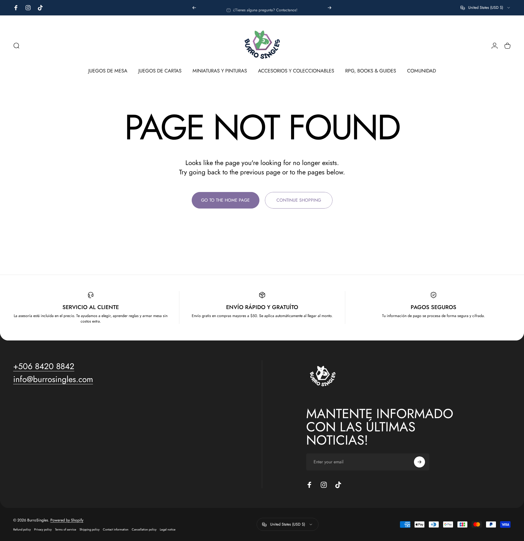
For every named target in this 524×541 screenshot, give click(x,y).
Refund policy (22, 529)
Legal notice (167, 529)
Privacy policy (43, 529)
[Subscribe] (419, 461)
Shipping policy (89, 529)
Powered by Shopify (66, 520)
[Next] (329, 7)
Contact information (115, 529)
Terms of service (65, 529)
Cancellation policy (144, 529)
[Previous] (194, 7)
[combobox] (485, 7)
